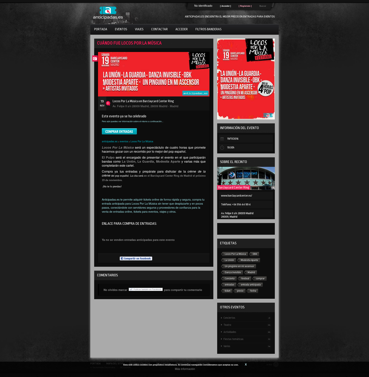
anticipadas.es (109, 141)
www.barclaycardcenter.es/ (236, 195)
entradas (229, 284)
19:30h (230, 147)
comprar (260, 278)
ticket (227, 290)
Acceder (181, 29)
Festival (245, 278)
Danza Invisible (233, 272)
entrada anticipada (251, 284)
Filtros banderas (208, 29)
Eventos (121, 29)
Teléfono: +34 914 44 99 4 (236, 204)
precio (240, 290)
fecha (253, 290)
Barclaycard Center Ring (233, 187)
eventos (124, 141)
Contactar (159, 29)
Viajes (139, 29)
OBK (255, 254)
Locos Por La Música (141, 141)
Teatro (247, 324)
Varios (247, 346)
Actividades (247, 331)
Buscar (262, 5)
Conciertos (247, 317)
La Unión (229, 260)
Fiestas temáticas (247, 339)
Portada (100, 29)
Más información (185, 369)
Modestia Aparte (249, 260)
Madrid (251, 272)
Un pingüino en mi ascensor (239, 266)
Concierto (230, 278)
